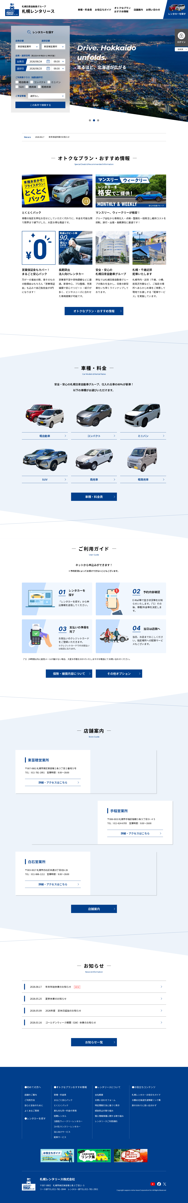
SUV (44, 479)
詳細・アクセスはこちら (52, 782)
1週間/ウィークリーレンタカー (68, 1121)
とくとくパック (61, 1105)
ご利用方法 (30, 1100)
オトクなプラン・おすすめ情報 (94, 311)
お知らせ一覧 (94, 1042)
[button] (90, 120)
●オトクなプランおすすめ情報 (70, 1087)
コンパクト (94, 436)
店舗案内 (138, 9)
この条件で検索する (40, 105)
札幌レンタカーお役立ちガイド (146, 1094)
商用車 (94, 479)
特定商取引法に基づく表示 (107, 1105)
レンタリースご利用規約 (106, 1121)
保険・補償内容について (69, 673)
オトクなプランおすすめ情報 (122, 9)
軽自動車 (45, 436)
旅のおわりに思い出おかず (144, 1105)
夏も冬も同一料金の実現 (65, 1110)
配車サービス (60, 1137)
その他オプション (119, 673)
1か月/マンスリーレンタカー (67, 1126)
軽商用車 (143, 479)
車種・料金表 (85, 9)
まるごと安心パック (63, 1100)
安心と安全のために (34, 1105)
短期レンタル (60, 1115)
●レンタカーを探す (35, 1118)
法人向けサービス (62, 1131)
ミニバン (143, 436)
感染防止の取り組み (104, 1110)
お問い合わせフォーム (105, 1100)
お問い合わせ (153, 9)
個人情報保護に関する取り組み (109, 1115)
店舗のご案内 (31, 1094)
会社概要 (99, 1094)
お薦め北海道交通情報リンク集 (146, 1100)
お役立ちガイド (103, 9)
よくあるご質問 (32, 1110)
